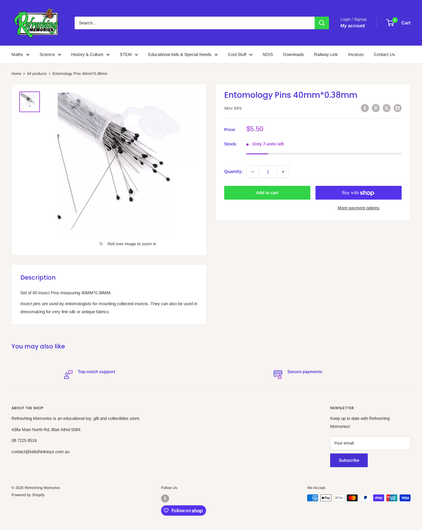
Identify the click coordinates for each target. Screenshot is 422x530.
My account (352, 25)
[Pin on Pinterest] (376, 108)
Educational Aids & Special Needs (180, 54)
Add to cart (267, 192)
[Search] (322, 23)
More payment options (359, 208)
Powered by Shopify (28, 495)
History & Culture (87, 54)
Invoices (356, 54)
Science (47, 54)
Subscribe (349, 460)
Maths (17, 54)
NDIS (268, 54)
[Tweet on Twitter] (387, 108)
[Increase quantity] (283, 172)
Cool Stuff (237, 54)
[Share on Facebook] (365, 108)
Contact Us (384, 54)
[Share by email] (398, 108)
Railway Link (326, 54)
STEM (126, 54)
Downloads (293, 54)
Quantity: (233, 171)
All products (37, 73)
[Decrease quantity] (253, 172)
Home (16, 73)
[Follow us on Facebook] (165, 498)
